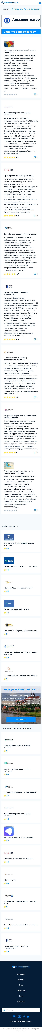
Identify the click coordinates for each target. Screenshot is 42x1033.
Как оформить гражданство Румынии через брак (20, 51)
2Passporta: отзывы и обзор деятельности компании (15, 359)
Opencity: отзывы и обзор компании (19, 176)
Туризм (21, 980)
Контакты (21, 1001)
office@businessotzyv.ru (21, 1021)
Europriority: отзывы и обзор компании (20, 234)
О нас (21, 996)
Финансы (21, 974)
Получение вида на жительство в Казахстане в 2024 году (18, 472)
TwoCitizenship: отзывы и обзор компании (17, 114)
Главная (5, 9)
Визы (21, 985)
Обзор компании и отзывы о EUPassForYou (16, 293)
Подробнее (21, 720)
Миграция (21, 991)
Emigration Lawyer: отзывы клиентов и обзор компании (20, 417)
